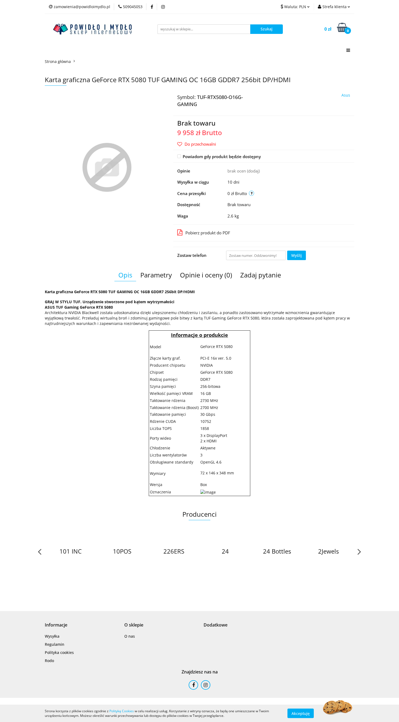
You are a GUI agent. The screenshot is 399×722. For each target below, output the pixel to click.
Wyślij (296, 255)
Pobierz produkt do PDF (207, 232)
